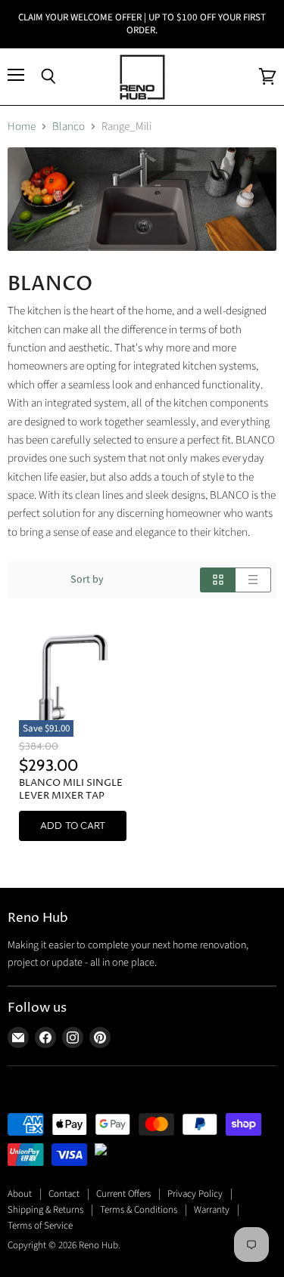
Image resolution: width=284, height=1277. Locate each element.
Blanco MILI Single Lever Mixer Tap (71, 789)
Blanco (68, 126)
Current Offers (123, 1194)
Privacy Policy (195, 1194)
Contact (64, 1194)
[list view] (253, 579)
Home (22, 126)
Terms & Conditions (138, 1210)
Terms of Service (40, 1225)
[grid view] (218, 579)
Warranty (211, 1210)
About (20, 1194)
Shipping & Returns (45, 1210)
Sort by (87, 580)
